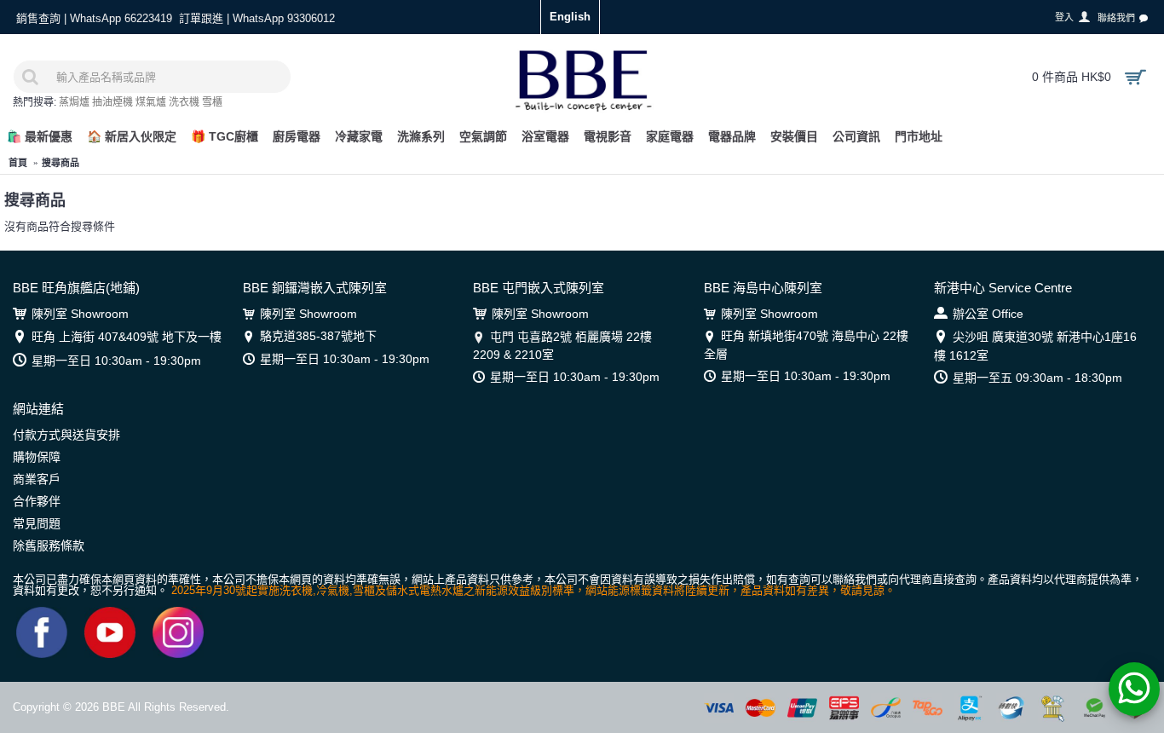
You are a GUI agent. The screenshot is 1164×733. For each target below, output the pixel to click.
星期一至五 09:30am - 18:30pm (1037, 377)
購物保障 (37, 457)
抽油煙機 (112, 102)
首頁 (18, 163)
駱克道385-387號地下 (318, 336)
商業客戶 (37, 479)
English (570, 16)
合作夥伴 (37, 501)
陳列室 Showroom (80, 313)
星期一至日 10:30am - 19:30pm (116, 360)
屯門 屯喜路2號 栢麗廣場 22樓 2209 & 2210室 (562, 345)
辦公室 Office (988, 313)
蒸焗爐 (74, 102)
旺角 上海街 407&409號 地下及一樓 (127, 336)
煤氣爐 (150, 102)
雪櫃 (212, 102)
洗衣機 (184, 102)
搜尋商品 (60, 163)
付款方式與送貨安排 (66, 435)
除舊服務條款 (48, 545)
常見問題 (37, 523)
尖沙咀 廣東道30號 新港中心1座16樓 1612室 (1035, 345)
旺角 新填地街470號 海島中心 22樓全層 (806, 344)
